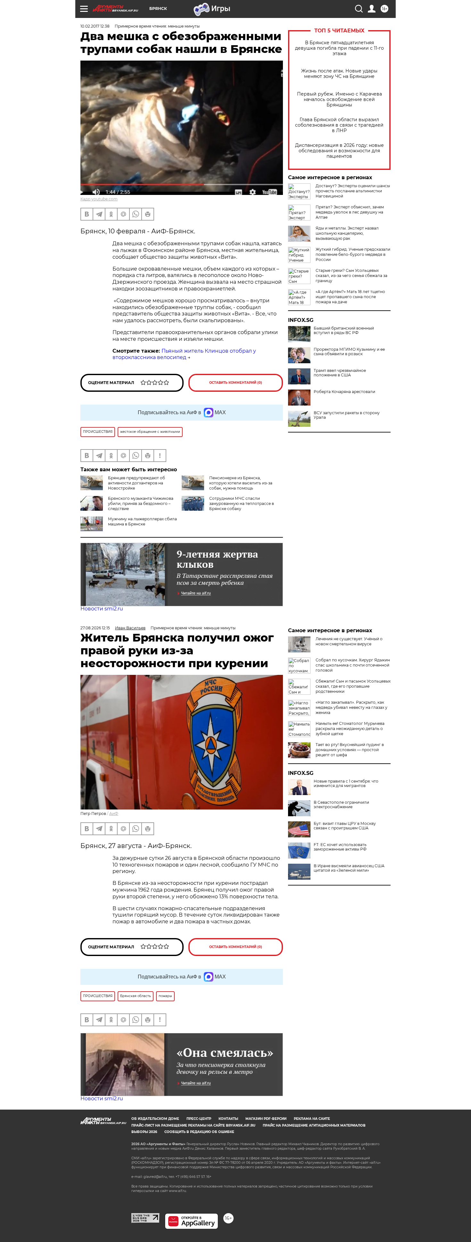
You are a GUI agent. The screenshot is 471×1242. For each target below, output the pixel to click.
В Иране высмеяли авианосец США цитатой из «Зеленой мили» (349, 868)
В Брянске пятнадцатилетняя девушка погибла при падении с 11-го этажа (339, 48)
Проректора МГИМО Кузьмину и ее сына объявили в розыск (349, 351)
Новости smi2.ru (101, 609)
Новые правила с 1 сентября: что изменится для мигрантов (346, 783)
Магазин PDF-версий (265, 1119)
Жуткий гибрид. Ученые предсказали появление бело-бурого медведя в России (353, 254)
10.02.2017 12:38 (95, 26)
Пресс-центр (198, 1119)
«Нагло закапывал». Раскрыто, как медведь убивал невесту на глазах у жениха (351, 707)
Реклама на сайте (312, 1119)
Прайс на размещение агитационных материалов (314, 1125)
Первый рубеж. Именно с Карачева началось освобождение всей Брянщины (339, 99)
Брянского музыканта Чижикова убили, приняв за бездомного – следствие (140, 503)
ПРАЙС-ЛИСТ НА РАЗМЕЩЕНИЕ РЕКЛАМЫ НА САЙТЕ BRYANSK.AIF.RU (193, 1125)
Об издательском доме (155, 1119)
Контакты (228, 1119)
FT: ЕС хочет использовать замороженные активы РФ (340, 847)
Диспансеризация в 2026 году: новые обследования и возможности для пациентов (339, 151)
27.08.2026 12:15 (95, 627)
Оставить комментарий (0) (235, 383)
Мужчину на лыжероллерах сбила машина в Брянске (142, 521)
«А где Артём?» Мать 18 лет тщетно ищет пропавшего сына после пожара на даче (350, 296)
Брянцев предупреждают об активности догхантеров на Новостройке (136, 483)
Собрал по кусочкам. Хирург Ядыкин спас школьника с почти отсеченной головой (353, 665)
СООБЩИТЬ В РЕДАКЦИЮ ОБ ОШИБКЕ (199, 1132)
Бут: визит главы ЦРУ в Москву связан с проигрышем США (345, 825)
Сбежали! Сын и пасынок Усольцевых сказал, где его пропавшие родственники (353, 686)
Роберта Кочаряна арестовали (344, 392)
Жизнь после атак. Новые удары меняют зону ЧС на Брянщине (339, 73)
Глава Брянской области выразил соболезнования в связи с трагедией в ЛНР (339, 125)
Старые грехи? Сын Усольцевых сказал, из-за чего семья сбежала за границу (351, 275)
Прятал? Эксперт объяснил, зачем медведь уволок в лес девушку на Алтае (350, 212)
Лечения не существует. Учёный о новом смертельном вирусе (349, 641)
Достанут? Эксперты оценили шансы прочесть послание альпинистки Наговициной (353, 190)
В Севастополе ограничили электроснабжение (341, 804)
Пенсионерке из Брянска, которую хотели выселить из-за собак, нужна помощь (240, 483)
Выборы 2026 (144, 1132)
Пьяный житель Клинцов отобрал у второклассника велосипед (184, 354)
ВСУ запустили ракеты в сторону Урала (347, 415)
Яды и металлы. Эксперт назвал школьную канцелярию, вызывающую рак (347, 233)
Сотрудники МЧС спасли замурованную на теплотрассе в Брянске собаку (241, 503)
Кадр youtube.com (99, 199)
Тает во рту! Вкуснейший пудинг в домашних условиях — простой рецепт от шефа (350, 749)
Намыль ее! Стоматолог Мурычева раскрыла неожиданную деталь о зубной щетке (350, 728)
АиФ (113, 813)
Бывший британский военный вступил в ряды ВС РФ (344, 330)
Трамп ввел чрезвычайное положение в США (340, 372)
